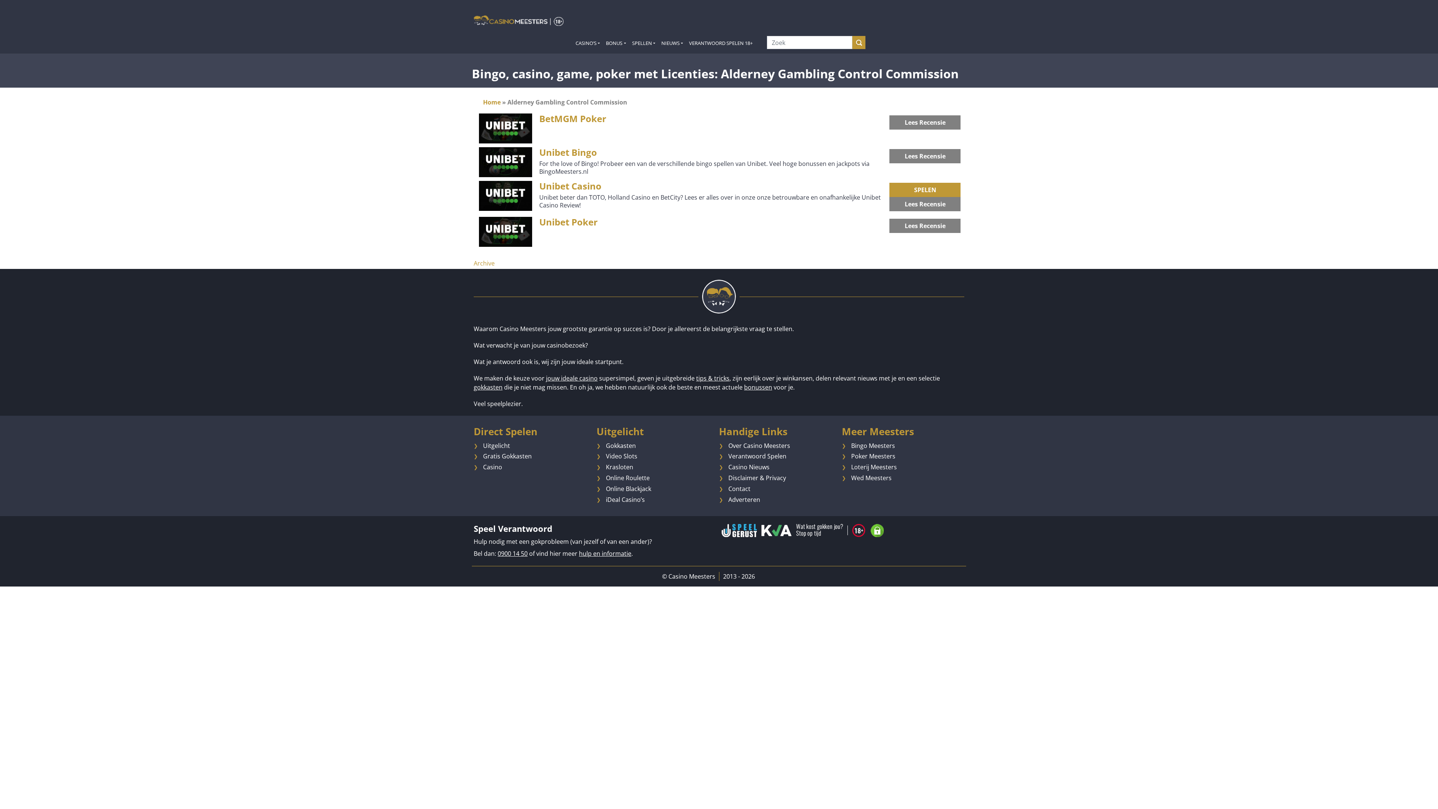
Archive (484, 263)
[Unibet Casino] (505, 195)
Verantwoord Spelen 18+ (721, 43)
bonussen (758, 387)
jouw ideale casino (572, 378)
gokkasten (488, 387)
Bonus (614, 43)
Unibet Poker (568, 222)
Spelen (925, 190)
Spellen (642, 43)
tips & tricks (712, 378)
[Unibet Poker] (505, 231)
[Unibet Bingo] (505, 162)
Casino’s (586, 43)
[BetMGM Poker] (505, 128)
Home (492, 102)
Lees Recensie (925, 122)
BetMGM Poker (572, 118)
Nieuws (670, 43)
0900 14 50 (513, 553)
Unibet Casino (570, 186)
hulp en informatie (605, 553)
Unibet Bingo (568, 152)
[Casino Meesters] (519, 20)
